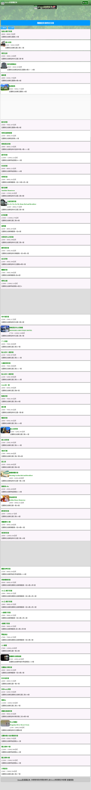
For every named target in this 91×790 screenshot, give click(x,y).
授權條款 (70, 780)
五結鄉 (11, 28)
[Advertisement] (45, 14)
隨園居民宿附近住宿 (45, 23)
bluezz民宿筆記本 (11, 2)
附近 (86, 3)
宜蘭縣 (3, 28)
